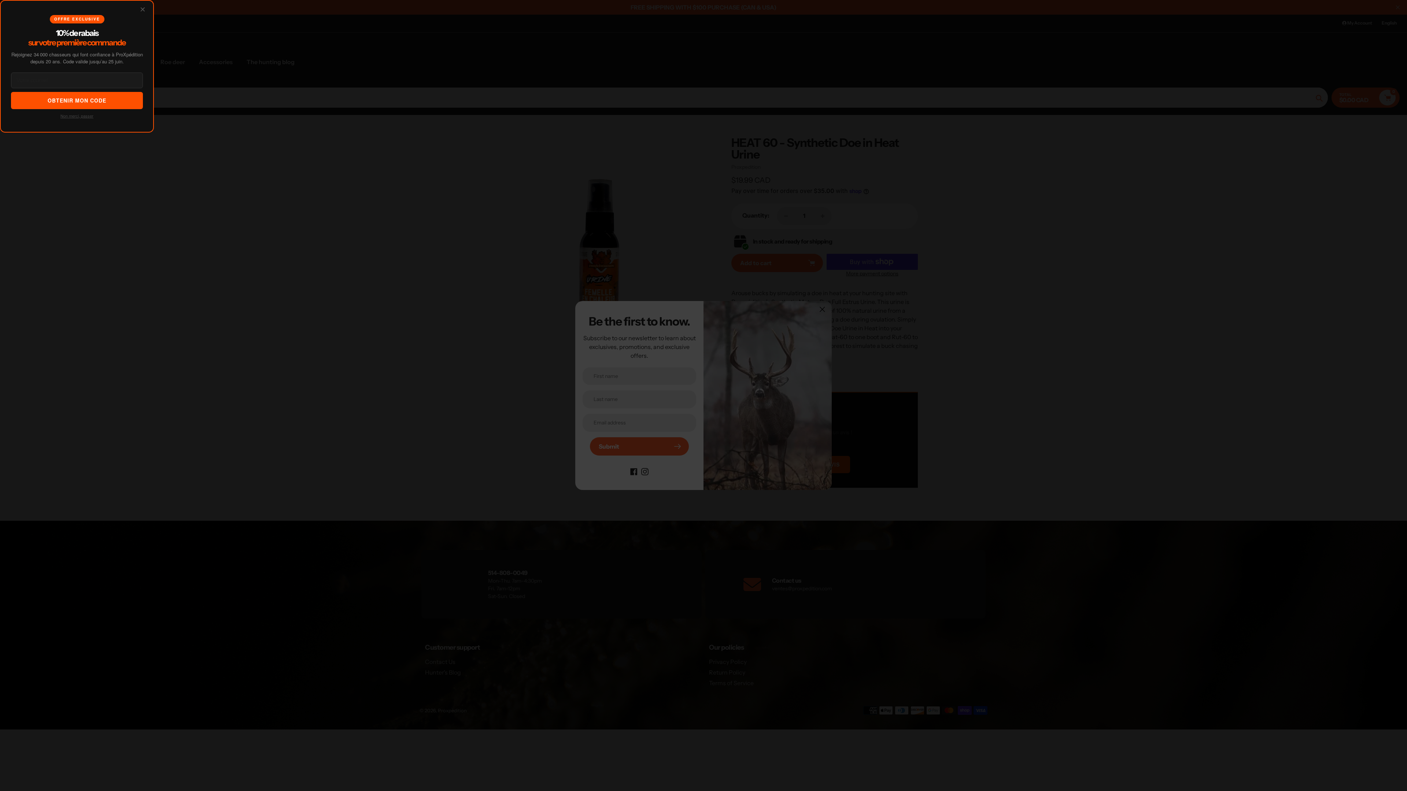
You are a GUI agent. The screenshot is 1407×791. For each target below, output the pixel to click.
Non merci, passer (76, 116)
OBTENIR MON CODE (77, 100)
